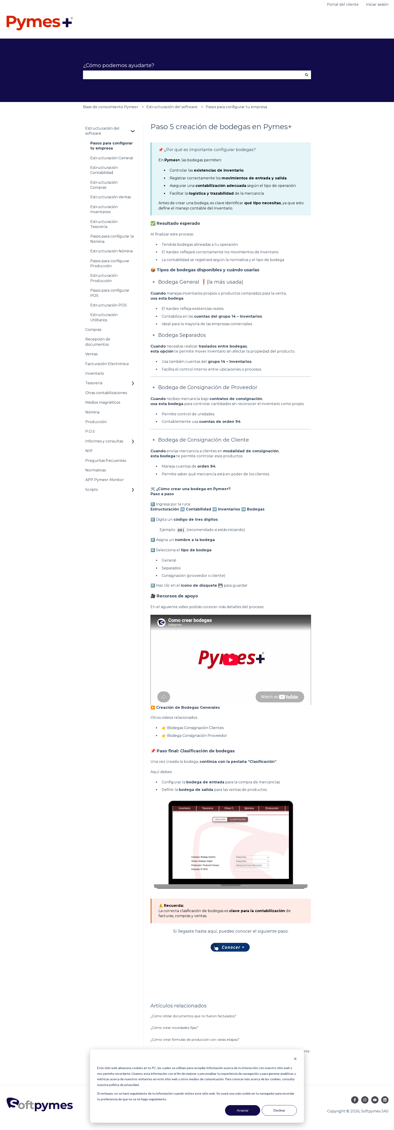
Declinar (279, 1110)
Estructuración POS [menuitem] (108, 305)
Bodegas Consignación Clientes (195, 728)
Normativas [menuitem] (95, 470)
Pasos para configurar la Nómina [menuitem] (112, 238)
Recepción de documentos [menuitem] (97, 341)
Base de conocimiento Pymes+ (110, 107)
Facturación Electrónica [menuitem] (107, 364)
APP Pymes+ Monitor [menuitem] (104, 480)
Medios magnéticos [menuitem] (102, 402)
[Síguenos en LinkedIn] (385, 1100)
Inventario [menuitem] (94, 373)
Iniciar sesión (377, 4)
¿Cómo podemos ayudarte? (118, 65)
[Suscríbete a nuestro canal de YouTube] (374, 1100)
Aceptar (243, 1110)
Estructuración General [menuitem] (111, 158)
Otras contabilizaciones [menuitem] (106, 393)
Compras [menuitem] (93, 329)
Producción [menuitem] (96, 422)
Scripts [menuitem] (91, 489)
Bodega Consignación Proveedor (197, 735)
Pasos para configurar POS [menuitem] (110, 293)
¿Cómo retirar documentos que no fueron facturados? (193, 1016)
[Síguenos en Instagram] (364, 1100)
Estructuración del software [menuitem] (102, 131)
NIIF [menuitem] (89, 451)
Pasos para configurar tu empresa (236, 107)
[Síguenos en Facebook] (354, 1100)
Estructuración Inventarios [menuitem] (104, 209)
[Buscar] (306, 75)
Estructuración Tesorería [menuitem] (104, 224)
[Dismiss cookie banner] (295, 1059)
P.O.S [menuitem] (90, 431)
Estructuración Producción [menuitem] (104, 278)
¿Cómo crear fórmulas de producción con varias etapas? (194, 1040)
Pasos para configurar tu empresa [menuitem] (111, 145)
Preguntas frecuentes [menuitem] (105, 460)
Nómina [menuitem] (92, 412)
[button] (133, 128)
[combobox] (192, 75)
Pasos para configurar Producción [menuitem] (110, 263)
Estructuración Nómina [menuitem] (111, 251)
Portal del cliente (343, 4)
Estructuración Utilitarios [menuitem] (104, 317)
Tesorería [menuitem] (93, 383)
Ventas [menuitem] (91, 354)
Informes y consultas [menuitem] (104, 441)
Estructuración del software (171, 107)
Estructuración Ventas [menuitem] (110, 197)
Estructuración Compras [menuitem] (104, 185)
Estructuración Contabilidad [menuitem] (104, 170)
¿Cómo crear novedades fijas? (174, 1028)
